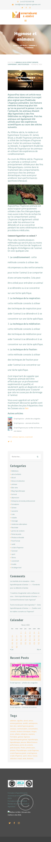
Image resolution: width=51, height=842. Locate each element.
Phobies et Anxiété (17, 537)
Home (15, 45)
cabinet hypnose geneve (25, 726)
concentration (33, 729)
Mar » (39, 649)
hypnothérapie (15, 742)
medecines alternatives (19, 524)
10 (30, 635)
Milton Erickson (32, 742)
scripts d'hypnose (17, 547)
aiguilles (20, 720)
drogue (33, 731)
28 (17, 646)
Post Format (15, 541)
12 (38, 635)
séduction (13, 758)
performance (14, 745)
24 (30, 643)
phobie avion (30, 747)
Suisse (35, 756)
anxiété (25, 723)
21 (17, 643)
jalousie (23, 742)
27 (12, 646)
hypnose (21, 437)
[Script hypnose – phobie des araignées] (10, 419)
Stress (13, 557)
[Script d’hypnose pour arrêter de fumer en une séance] (10, 428)
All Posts (23, 45)
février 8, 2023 (36, 64)
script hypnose (32, 753)
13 (12, 639)
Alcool (13, 477)
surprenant (12, 64)
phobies (13, 750)
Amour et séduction (18, 481)
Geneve (13, 507)
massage (14, 521)
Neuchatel (14, 527)
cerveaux (13, 729)
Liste (13, 514)
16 (25, 639)
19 (38, 639)
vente (24, 758)
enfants (17, 734)
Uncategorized (23, 64)
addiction (13, 720)
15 (21, 639)
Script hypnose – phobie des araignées (27, 418)
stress (29, 756)
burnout (14, 494)
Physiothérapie (21, 750)
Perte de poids (16, 534)
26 (38, 643)
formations (15, 504)
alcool (26, 720)
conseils (13, 731)
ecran (12, 734)
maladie (14, 517)
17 (30, 639)
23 (25, 643)
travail (20, 758)
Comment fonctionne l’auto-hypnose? (23, 600)
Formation (13, 737)
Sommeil (14, 551)
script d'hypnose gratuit (18, 753)
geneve (20, 737)
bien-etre (13, 726)
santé (13, 544)
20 (12, 643)
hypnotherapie (33, 739)
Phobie (23, 747)
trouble (13, 564)
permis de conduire (17, 531)
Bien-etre (14, 487)
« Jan (11, 649)
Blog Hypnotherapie (30, 62)
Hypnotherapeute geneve (18, 739)
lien (26, 408)
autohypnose (32, 723)
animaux (32, 45)
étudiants (30, 758)
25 (34, 643)
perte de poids (15, 747)
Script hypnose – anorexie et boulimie (26, 423)
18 (34, 639)
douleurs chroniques (24, 731)
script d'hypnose (33, 750)
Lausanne (14, 511)
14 (17, 639)
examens (31, 734)
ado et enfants (16, 474)
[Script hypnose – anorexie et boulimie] (10, 424)
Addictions (15, 471)
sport (13, 554)
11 (34, 635)
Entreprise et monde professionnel (23, 501)
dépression (15, 497)
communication (22, 729)
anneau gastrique (16, 723)
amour (31, 720)
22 (21, 643)
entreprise (24, 734)
